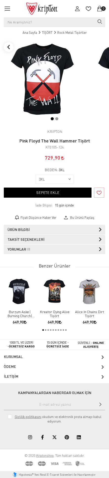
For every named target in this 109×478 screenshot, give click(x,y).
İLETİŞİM (11, 376)
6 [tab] (56, 330)
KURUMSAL (13, 356)
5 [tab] (53, 330)
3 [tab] (48, 330)
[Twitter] (54, 437)
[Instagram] (30, 437)
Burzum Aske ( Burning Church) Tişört (19, 314)
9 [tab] (63, 330)
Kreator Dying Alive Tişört (54, 314)
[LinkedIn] (79, 437)
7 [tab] (58, 330)
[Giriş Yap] (77, 8)
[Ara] (99, 22)
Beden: (54, 170)
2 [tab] (56, 118)
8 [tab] (61, 330)
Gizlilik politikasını (28, 417)
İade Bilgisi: (44, 205)
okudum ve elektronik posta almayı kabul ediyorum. (58, 419)
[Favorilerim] (88, 8)
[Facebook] (42, 437)
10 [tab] (66, 330)
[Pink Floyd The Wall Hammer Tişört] (43, 82)
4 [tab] (50, 330)
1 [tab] (52, 118)
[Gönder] (100, 404)
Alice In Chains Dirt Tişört (89, 314)
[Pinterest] (66, 437)
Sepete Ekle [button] (47, 192)
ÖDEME (10, 366)
